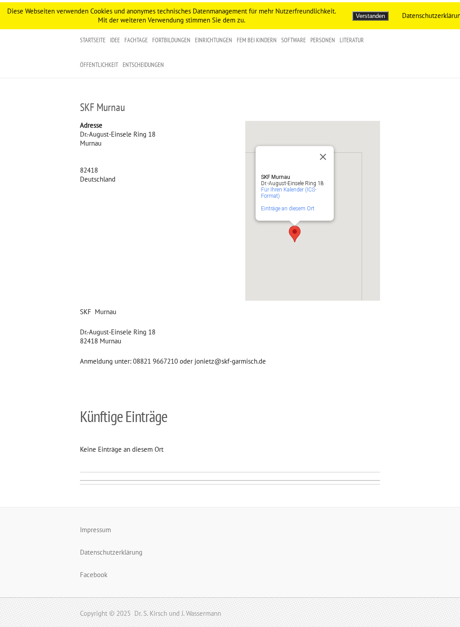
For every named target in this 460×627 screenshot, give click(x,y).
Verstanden (370, 16)
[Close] (323, 157)
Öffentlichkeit (99, 65)
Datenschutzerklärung (111, 552)
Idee (115, 40)
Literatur (352, 40)
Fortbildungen (171, 40)
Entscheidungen (143, 65)
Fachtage (136, 40)
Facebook (93, 574)
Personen (322, 40)
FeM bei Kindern (257, 40)
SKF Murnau (102, 107)
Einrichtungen (213, 40)
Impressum (95, 529)
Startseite (93, 40)
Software (293, 40)
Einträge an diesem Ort (287, 208)
